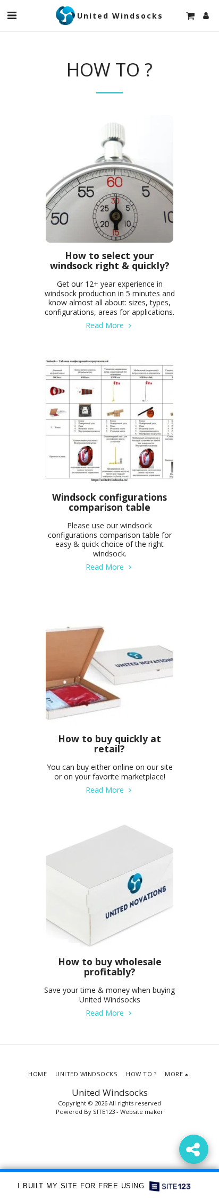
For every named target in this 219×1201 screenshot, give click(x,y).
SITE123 (104, 1112)
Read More (106, 325)
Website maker (141, 1112)
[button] (12, 15)
